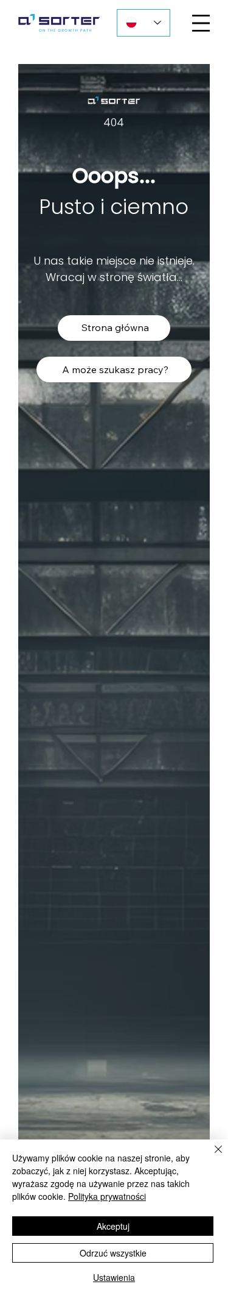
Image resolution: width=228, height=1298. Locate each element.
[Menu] (201, 23)
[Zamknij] (211, 1156)
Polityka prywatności (107, 1196)
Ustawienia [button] (114, 1277)
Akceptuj (113, 1226)
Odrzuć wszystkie (113, 1253)
